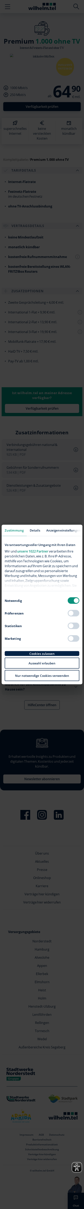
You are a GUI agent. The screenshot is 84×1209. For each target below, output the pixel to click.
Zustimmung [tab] (14, 530)
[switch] (73, 613)
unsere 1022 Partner (32, 551)
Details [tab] (35, 530)
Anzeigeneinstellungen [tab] (63, 530)
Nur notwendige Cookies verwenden (42, 676)
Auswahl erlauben (42, 663)
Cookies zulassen (42, 654)
